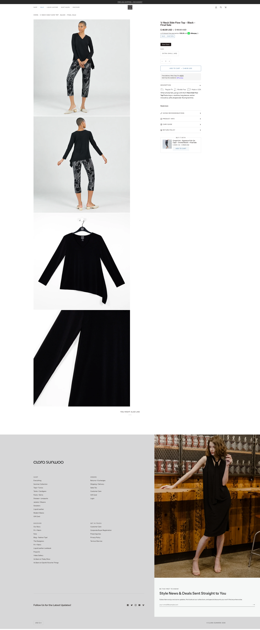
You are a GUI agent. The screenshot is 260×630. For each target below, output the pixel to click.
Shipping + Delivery (97, 484)
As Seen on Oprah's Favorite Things (46, 563)
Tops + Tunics (38, 488)
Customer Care (95, 491)
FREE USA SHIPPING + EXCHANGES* (130, 2)
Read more (164, 106)
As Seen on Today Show (42, 559)
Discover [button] (37, 523)
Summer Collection (40, 484)
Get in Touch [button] (96, 523)
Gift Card (37, 516)
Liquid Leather (39, 509)
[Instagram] (135, 605)
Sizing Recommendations (173, 113)
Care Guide (167, 124)
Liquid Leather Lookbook (42, 548)
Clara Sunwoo (214, 623)
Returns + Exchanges (97, 480)
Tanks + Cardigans (40, 491)
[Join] (252, 604)
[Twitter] (132, 605)
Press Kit (37, 552)
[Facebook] (128, 605)
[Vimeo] (143, 605)
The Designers (39, 541)
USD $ (37, 623)
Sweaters (37, 506)
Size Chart (166, 44)
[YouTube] (139, 605)
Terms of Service (96, 541)
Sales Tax (93, 488)
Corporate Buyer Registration (101, 530)
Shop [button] (36, 477)
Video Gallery (38, 555)
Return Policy (169, 130)
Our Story (37, 527)
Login (92, 498)
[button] (36, 7)
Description (165, 85)
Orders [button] (93, 477)
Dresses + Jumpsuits (41, 498)
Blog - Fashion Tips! (40, 537)
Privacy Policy (95, 537)
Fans (35, 534)
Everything (37, 480)
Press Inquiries (95, 534)
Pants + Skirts (38, 495)
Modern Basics (39, 513)
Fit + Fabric (37, 530)
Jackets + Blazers (40, 502)
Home (36, 15)
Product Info (169, 119)
